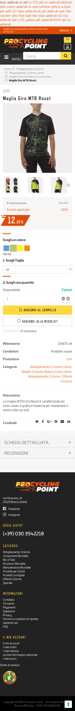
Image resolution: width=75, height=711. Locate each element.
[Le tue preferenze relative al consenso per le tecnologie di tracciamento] (68, 704)
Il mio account (11, 643)
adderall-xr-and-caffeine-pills (36, 6)
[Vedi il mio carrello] (67, 40)
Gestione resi (10, 623)
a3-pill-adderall (47, 10)
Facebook (14, 509)
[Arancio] (27, 248)
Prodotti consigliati (14, 575)
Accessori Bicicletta (14, 563)
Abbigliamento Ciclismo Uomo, (51, 366)
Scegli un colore (14, 239)
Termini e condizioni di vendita (20, 619)
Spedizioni (9, 611)
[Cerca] (65, 56)
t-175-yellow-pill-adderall (35, 19)
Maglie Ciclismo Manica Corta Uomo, (47, 371)
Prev (7, 185)
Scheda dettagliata (26, 442)
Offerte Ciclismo (66, 378)
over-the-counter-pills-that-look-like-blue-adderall (36, 13)
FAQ (5, 626)
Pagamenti (9, 607)
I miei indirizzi (11, 651)
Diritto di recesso (10, 665)
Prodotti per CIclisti (14, 571)
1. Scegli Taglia (13, 260)
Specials (7, 583)
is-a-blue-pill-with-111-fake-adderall (36, 8)
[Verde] (13, 248)
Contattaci (8, 599)
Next (68, 185)
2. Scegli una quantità (18, 282)
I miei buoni (9, 658)
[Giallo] (20, 248)
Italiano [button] (64, 30)
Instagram (14, 515)
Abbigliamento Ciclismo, (45, 376)
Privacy (7, 615)
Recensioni (16, 453)
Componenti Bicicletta (15, 556)
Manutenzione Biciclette (17, 567)
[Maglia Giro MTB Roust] (12, 185)
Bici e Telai (9, 559)
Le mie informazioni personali (20, 655)
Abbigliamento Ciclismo (16, 552)
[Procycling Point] (32, 43)
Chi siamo (8, 603)
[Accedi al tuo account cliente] (67, 47)
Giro (6, 91)
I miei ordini (9, 647)
